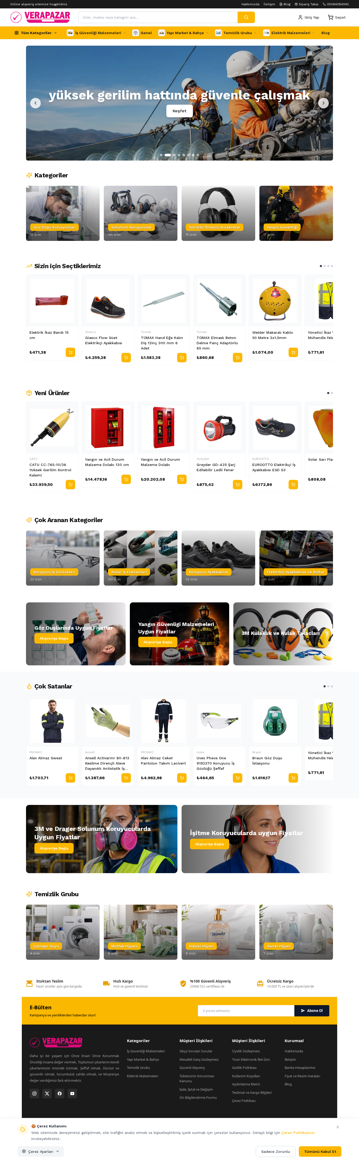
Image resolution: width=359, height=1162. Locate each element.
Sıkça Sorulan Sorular (196, 1051)
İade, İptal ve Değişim (196, 1089)
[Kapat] (337, 1127)
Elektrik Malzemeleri (142, 1076)
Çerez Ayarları (40, 1151)
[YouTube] (72, 1093)
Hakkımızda (250, 4)
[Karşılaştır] (72, 281)
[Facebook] (59, 1093)
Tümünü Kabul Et (320, 1151)
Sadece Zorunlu (275, 1151)
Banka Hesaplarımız (300, 1067)
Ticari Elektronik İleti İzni (251, 1059)
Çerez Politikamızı (298, 1133)
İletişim (269, 4)
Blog (287, 4)
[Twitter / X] (47, 1093)
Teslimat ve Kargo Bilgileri (252, 1092)
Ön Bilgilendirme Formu (198, 1097)
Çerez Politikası (243, 1100)
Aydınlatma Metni (246, 1084)
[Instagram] (34, 1093)
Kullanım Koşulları (246, 1076)
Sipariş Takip (309, 4)
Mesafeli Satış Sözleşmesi (199, 1059)
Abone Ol (315, 1010)
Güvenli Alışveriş (192, 1067)
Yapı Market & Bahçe (143, 1059)
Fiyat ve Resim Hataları (302, 1076)
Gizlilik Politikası (244, 1067)
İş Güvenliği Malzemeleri (146, 1051)
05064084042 (338, 4)
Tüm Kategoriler (36, 33)
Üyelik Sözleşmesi (246, 1051)
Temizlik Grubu (138, 1067)
